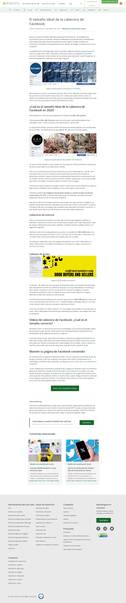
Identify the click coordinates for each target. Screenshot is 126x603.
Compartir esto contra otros (17, 561)
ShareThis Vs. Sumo (14, 583)
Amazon (72, 280)
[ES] (122, 3)
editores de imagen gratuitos (49, 202)
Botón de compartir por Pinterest (19, 526)
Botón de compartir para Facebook (19, 519)
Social (30, 10)
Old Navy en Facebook (72, 89)
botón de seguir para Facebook (18, 537)
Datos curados (40, 526)
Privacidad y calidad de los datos (46, 537)
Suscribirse (87, 422)
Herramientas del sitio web (30, 4)
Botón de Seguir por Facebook (65, 371)
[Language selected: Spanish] (122, 3)
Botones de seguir (14, 530)
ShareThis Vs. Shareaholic (16, 576)
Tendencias (91, 10)
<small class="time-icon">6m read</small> (81, 472)
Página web (63, 10)
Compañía (61, 4)
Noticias (106, 10)
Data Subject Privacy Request (72, 549)
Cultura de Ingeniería (69, 515)
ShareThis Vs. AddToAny (16, 568)
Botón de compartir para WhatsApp (19, 523)
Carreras (66, 512)
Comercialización (45, 10)
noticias (91, 51)
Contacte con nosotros (70, 523)
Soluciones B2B (41, 530)
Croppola (91, 205)
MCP (9, 508)
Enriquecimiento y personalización (46, 519)
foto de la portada (88, 340)
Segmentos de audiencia (43, 523)
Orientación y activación (43, 512)
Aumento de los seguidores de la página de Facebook (72, 373)
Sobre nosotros (68, 508)
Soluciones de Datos (48, 4)
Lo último (17, 10)
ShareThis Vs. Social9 (15, 579)
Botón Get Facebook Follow (65, 388)
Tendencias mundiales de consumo (47, 545)
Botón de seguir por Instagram (18, 534)
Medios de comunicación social (74, 29)
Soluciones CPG (41, 534)
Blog (70, 4)
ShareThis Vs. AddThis (15, 565)
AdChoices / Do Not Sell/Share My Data (76, 536)
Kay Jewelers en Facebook (72, 160)
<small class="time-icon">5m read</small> (44, 472)
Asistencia (11, 548)
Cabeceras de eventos (45, 222)
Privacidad (66, 532)
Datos (77, 10)
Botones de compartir (15, 512)
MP (85, 205)
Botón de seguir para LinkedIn (17, 541)
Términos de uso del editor (72, 546)
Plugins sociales (13, 545)
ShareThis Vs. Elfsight (15, 572)
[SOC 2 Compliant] (41, 597)
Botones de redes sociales (16, 515)
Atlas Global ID (40, 541)
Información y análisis (43, 515)
